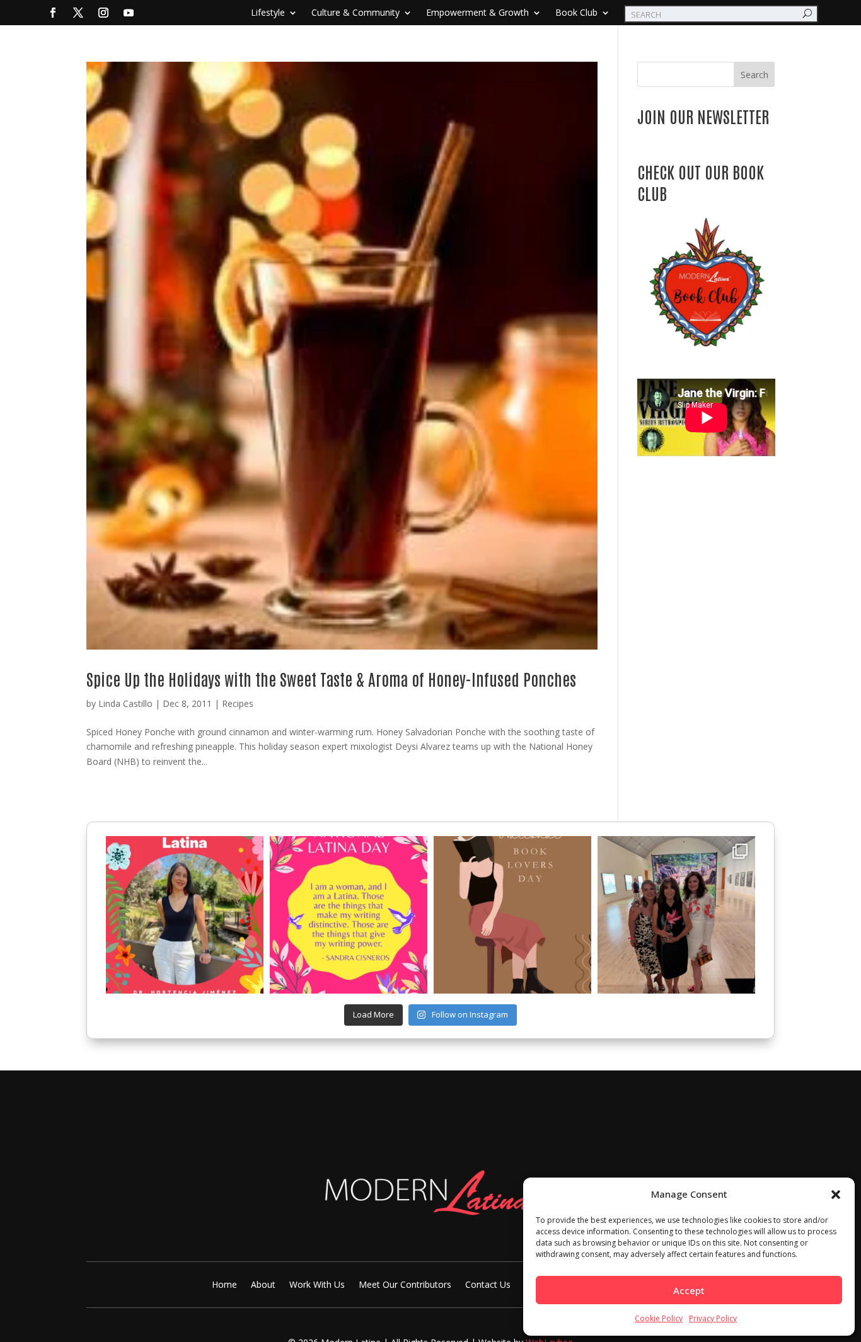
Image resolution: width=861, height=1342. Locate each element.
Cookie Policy (659, 1318)
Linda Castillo (125, 703)
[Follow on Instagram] (103, 13)
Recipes (237, 703)
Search (754, 75)
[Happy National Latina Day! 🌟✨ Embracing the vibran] (348, 915)
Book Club (576, 13)
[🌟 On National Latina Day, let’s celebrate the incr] (184, 915)
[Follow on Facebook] (53, 13)
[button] (835, 1194)
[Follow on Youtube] (128, 13)
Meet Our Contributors (405, 1285)
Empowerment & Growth (477, 13)
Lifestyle (268, 13)
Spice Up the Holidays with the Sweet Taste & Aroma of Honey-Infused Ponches (331, 678)
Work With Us (317, 1285)
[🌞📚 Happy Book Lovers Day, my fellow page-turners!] (512, 915)
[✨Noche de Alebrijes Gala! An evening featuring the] (676, 915)
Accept (689, 1290)
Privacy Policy (713, 1318)
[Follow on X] (78, 13)
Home (224, 1285)
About (263, 1285)
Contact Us (488, 1285)
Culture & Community (355, 13)
